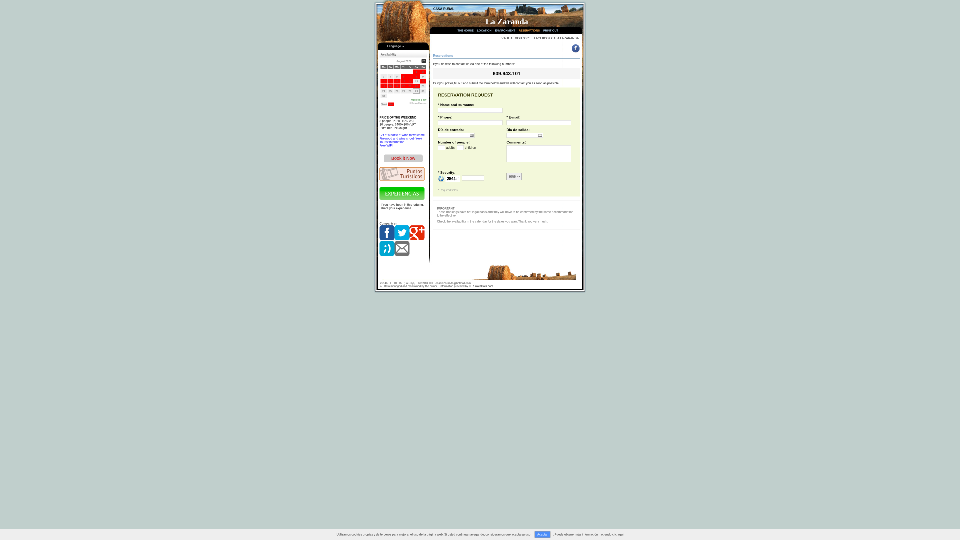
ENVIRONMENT (505, 30)
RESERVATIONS (529, 30)
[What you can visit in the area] (402, 179)
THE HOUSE (466, 30)
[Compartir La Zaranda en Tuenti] (387, 255)
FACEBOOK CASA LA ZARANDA (556, 38)
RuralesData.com (482, 286)
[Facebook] (576, 52)
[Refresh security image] (441, 179)
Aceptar (542, 534)
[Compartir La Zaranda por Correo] (402, 255)
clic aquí (618, 534)
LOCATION (484, 30)
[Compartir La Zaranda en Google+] (417, 239)
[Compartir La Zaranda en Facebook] (387, 239)
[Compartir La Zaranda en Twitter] (402, 239)
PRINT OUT (550, 30)
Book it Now (403, 158)
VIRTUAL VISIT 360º (515, 38)
